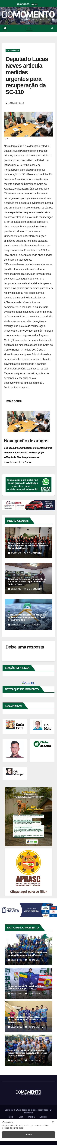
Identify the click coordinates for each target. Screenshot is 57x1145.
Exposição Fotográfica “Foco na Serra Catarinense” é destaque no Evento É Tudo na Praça (26, 581)
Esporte (43, 1117)
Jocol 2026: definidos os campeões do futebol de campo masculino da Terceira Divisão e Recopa (27, 1053)
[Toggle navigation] (29, 28)
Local (21, 1117)
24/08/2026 (16, 1060)
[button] (52, 28)
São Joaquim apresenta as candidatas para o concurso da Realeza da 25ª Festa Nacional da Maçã (28, 545)
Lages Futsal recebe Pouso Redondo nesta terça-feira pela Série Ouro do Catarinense (26, 1019)
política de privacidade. (13, 1128)
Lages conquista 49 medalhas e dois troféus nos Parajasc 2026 (26, 987)
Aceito (28, 1134)
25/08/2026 (16, 1027)
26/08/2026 (16, 960)
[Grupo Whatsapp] (28, 484)
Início (10, 1117)
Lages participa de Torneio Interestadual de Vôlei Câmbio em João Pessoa (27, 953)
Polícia (31, 1117)
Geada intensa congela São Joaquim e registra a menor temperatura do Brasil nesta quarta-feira (27, 617)
